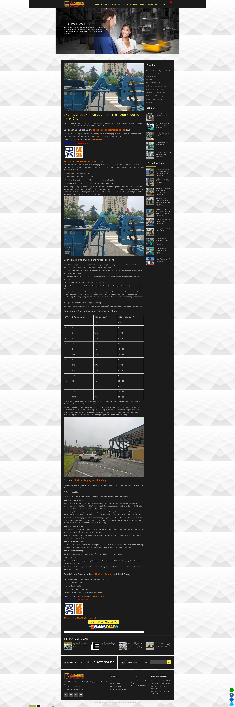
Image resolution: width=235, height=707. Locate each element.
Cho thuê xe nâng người (118, 691)
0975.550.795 (105, 664)
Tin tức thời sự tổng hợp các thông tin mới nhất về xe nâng (158, 72)
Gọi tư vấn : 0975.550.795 (104, 622)
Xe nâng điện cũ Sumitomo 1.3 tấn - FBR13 (162, 250)
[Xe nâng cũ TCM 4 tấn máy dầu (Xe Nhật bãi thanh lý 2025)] (151, 172)
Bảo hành (149, 79)
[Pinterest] (81, 697)
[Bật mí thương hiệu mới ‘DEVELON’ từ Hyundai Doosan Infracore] (96, 648)
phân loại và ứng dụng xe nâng (156, 86)
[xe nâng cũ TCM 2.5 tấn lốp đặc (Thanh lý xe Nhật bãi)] (151, 192)
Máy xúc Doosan (115, 683)
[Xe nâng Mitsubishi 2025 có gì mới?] (151, 146)
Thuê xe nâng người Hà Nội (160, 683)
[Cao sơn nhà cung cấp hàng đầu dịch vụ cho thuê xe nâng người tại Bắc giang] (123, 648)
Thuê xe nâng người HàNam (160, 686)
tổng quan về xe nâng (153, 82)
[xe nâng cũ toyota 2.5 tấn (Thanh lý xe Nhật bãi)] (151, 182)
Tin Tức (150, 4)
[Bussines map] (76, 697)
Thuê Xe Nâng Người (129, 4)
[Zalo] (231, 704)
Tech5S (139, 705)
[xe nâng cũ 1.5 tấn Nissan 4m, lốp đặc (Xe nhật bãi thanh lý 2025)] (151, 202)
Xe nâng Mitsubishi (101, 4)
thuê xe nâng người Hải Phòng (90, 480)
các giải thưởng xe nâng (154, 99)
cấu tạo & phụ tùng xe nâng (155, 89)
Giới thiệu (149, 102)
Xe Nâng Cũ (115, 4)
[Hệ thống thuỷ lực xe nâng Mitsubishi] (151, 136)
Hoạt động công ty (152, 76)
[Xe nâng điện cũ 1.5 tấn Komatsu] (151, 222)
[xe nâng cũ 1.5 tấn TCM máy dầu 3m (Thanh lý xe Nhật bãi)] (151, 213)
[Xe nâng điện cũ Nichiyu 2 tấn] (151, 261)
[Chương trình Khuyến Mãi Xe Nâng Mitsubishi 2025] (68, 648)
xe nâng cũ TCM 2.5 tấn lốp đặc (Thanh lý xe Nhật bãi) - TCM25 (163, 190)
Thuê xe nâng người (105, 574)
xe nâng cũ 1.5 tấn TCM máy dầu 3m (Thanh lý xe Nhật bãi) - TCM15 (163, 211)
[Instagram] (71, 697)
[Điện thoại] (231, 690)
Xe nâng (142, 4)
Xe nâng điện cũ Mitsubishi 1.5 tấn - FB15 (162, 240)
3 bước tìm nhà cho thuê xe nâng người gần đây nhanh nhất (163, 154)
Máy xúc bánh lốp (116, 686)
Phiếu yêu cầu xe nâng (138, 688)
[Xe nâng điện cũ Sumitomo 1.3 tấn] (151, 251)
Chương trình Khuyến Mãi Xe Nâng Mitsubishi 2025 (80, 647)
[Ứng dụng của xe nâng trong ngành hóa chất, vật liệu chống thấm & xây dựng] (151, 648)
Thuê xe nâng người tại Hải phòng (109, 130)
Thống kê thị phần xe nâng (154, 96)
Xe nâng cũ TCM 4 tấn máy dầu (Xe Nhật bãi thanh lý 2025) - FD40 (163, 171)
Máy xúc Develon (115, 688)
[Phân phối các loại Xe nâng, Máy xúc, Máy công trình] (74, 4)
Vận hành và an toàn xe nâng (155, 92)
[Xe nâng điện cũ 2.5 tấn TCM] (151, 232)
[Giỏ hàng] (169, 4)
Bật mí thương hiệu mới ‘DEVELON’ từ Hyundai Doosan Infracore (108, 647)
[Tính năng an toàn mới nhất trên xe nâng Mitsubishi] (151, 126)
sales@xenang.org (77, 692)
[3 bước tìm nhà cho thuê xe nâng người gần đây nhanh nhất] (151, 155)
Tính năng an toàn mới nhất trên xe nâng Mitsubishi (163, 125)
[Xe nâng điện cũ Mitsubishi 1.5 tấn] (151, 241)
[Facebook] (231, 695)
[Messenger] (231, 699)
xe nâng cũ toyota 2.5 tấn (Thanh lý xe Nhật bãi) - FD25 (162, 181)
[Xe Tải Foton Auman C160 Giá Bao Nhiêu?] (151, 117)
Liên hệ (158, 4)
